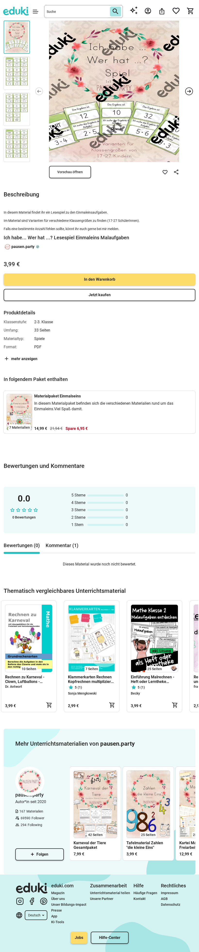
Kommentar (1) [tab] (62, 545)
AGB (164, 899)
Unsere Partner (101, 899)
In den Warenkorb (99, 279)
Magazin (58, 893)
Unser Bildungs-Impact (68, 904)
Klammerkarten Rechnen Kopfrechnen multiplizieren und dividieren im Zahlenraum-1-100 (91, 679)
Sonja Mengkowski (82, 693)
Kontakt (139, 899)
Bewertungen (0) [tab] (22, 545)
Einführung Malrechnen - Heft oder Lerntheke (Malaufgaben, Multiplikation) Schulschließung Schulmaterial (152, 679)
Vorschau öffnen (70, 172)
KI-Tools (57, 922)
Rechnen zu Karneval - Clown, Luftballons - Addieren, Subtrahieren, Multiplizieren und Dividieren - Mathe (26, 679)
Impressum (169, 893)
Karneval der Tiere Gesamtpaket (90, 845)
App (54, 916)
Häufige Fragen (145, 893)
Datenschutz (170, 904)
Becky (135, 693)
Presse (56, 910)
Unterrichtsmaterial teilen (110, 893)
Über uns (58, 899)
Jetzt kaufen (100, 295)
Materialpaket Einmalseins (57, 396)
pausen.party (22, 246)
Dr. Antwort (13, 687)
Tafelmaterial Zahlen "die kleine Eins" (144, 845)
